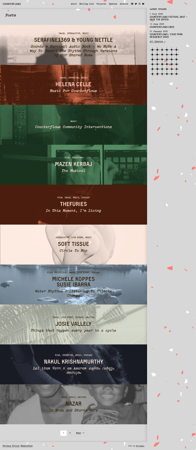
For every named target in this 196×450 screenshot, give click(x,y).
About (74, 4)
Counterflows (12, 3)
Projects (101, 4)
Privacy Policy (11, 446)
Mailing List (86, 4)
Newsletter (27, 446)
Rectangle (140, 446)
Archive (124, 4)
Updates (113, 4)
